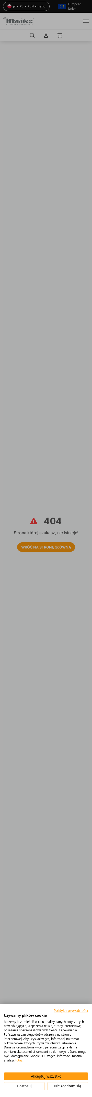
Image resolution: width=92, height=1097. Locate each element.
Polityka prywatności (71, 1010)
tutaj (18, 1060)
